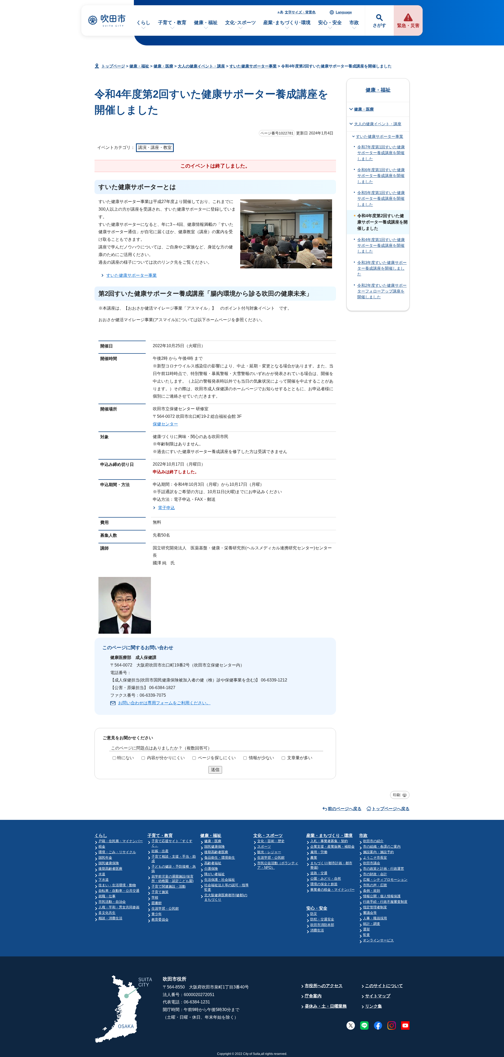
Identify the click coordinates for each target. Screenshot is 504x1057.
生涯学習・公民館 (165, 908)
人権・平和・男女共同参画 (118, 907)
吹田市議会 (371, 863)
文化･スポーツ (240, 22)
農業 (313, 858)
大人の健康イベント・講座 (201, 66)
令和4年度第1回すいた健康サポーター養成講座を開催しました (381, 246)
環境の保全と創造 (324, 884)
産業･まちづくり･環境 (287, 22)
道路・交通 (318, 873)
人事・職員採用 (375, 918)
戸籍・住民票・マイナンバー (120, 841)
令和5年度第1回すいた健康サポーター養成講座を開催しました (381, 199)
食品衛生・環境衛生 (219, 858)
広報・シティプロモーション (385, 880)
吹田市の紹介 (373, 841)
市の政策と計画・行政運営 (383, 869)
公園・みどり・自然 (325, 879)
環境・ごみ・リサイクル (117, 852)
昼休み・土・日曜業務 (326, 1006)
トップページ (113, 66)
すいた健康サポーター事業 (253, 66)
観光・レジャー (269, 852)
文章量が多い (299, 758)
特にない (125, 758)
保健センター (165, 424)
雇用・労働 (318, 852)
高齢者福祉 (212, 863)
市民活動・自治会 (112, 902)
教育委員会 (160, 919)
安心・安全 (330, 22)
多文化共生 (107, 913)
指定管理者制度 (375, 907)
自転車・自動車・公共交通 (118, 891)
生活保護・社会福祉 (219, 880)
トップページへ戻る (391, 808)
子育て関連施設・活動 (168, 886)
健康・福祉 (206, 22)
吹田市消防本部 (322, 925)
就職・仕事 (107, 896)
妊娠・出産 (160, 851)
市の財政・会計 (375, 874)
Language (344, 12)
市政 (354, 22)
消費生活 (317, 930)
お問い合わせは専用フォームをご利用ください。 (164, 703)
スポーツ (264, 846)
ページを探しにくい (217, 758)
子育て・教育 (172, 22)
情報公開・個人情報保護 (382, 896)
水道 (101, 874)
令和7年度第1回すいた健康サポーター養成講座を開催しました (381, 153)
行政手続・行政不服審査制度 (385, 902)
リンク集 (373, 1006)
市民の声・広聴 (375, 885)
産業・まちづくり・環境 (329, 835)
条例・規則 (371, 891)
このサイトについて (384, 985)
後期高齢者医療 (110, 869)
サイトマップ (377, 996)
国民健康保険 (108, 863)
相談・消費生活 (110, 918)
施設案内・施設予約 (378, 852)
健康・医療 (163, 66)
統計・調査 (371, 924)
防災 (313, 914)
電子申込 (166, 508)
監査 (366, 935)
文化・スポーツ (268, 835)
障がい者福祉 (214, 874)
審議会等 (370, 913)
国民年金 (105, 858)
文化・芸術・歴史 (271, 841)
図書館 (156, 903)
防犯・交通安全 (322, 919)
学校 (154, 897)
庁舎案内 (313, 996)
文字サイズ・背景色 (300, 12)
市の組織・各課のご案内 (382, 846)
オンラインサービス (378, 940)
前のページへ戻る (344, 808)
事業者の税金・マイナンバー (332, 890)
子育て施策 (160, 892)
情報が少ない (261, 758)
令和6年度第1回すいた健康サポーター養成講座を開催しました (381, 176)
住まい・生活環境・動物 (117, 885)
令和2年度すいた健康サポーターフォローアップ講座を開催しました (382, 291)
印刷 (396, 795)
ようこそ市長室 (375, 858)
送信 (215, 769)
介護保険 (211, 869)
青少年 (156, 914)
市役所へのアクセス (324, 985)
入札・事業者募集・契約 (329, 841)
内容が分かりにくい (166, 758)
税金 (101, 846)
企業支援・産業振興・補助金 (332, 846)
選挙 (366, 929)
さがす (379, 25)
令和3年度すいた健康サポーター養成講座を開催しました (382, 269)
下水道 (103, 880)
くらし (143, 22)
